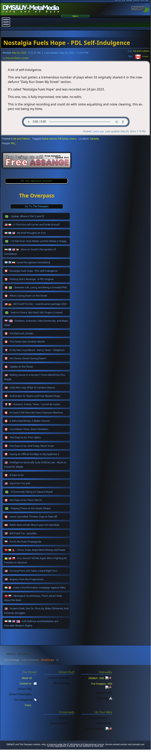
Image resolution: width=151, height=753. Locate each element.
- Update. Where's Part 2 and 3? (26, 216)
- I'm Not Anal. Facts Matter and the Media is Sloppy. (38, 241)
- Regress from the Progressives (26, 579)
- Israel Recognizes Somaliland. (33, 262)
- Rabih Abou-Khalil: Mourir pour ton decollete (33, 525)
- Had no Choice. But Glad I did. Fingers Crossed (35, 312)
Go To (37, 206)
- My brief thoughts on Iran (31, 233)
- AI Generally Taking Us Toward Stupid (30, 491)
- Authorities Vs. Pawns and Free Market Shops (34, 396)
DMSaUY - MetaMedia (18, 654)
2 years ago (97, 131)
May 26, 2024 (19, 53)
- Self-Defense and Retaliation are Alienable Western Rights (31, 623)
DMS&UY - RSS (96, 678)
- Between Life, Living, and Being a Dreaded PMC (40, 287)
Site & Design (11, 660)
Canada (144, 56)
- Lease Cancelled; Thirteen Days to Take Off (32, 516)
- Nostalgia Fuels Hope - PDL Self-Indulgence (33, 271)
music (72, 138)
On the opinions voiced (36, 181)
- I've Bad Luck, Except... (21, 333)
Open (75, 16)
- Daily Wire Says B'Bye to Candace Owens (31, 387)
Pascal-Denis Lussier (17, 58)
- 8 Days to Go (16, 475)
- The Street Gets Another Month (26, 341)
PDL (13, 143)
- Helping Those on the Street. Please (30, 508)
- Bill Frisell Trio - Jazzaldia (22, 533)
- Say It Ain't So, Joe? (19, 483)
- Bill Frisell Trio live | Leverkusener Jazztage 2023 (39, 304)
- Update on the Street (20, 366)
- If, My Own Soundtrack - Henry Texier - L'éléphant (36, 350)
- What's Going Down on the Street (27, 295)
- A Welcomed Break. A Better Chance (29, 421)
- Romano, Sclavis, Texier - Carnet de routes (36, 404)
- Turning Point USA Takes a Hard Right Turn (32, 570)
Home (28, 705)
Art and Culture (141, 51)
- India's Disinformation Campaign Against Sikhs (39, 587)
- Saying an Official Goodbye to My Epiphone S (33, 454)
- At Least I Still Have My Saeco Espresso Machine (35, 412)
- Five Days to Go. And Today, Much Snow (31, 446)
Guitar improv (49, 138)
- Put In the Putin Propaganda (24, 541)
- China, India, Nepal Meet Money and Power (40, 550)
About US (27, 678)
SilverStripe (47, 660)
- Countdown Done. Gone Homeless (28, 429)
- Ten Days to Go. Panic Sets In (25, 500)
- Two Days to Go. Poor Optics (24, 437)
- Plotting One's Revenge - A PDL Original (30, 279)
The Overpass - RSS (101, 683)
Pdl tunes (63, 138)
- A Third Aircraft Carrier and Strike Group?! (36, 224)
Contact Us (25, 683)
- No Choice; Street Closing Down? (27, 358)
